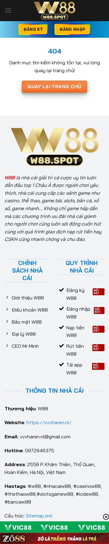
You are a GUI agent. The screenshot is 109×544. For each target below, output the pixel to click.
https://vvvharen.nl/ (48, 422)
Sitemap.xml (39, 516)
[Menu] (8, 10)
